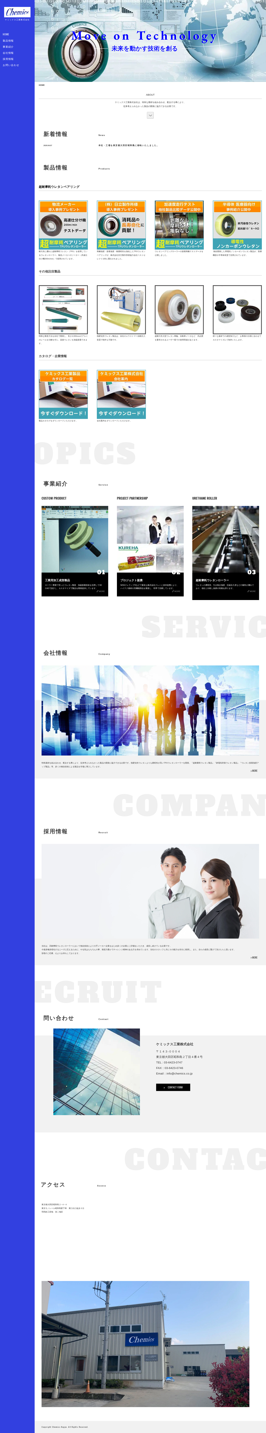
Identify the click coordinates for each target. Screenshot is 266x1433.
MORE (102, 591)
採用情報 (8, 59)
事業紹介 (8, 46)
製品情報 (8, 40)
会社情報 (8, 52)
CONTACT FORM (174, 1087)
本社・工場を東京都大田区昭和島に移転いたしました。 (129, 145)
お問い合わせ (11, 65)
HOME (6, 34)
